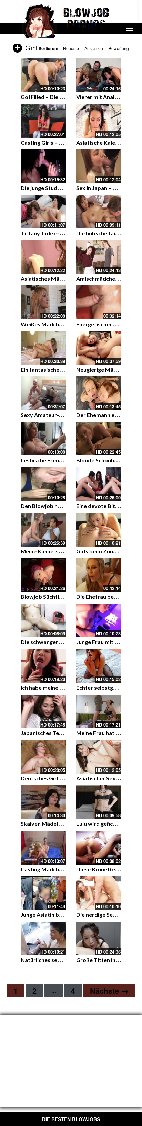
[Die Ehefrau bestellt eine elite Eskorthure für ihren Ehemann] (98, 575)
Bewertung (119, 48)
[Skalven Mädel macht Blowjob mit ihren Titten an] (43, 802)
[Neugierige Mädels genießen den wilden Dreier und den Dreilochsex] (98, 348)
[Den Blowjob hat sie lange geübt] (43, 484)
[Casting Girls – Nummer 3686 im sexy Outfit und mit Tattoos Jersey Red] (43, 120)
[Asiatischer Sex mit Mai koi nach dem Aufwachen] (98, 757)
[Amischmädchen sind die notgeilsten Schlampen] (98, 257)
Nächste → (109, 990)
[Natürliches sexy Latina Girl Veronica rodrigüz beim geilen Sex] (43, 938)
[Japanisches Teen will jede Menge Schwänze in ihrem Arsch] (43, 711)
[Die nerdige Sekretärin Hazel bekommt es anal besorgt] (98, 893)
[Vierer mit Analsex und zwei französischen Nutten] (98, 75)
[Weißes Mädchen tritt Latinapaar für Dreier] (43, 302)
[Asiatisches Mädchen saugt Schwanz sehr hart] (43, 257)
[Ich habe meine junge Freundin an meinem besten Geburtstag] (43, 666)
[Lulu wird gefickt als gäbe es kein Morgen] (98, 802)
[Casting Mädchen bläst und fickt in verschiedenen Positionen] (43, 847)
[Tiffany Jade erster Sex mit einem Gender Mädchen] (43, 211)
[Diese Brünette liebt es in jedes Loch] (98, 847)
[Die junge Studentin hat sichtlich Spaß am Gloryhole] (43, 166)
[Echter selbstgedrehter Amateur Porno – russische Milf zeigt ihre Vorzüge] (98, 666)
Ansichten (93, 48)
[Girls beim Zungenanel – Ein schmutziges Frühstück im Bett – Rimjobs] (98, 530)
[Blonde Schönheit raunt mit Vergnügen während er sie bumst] (98, 438)
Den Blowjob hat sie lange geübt (61, 506)
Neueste (71, 48)
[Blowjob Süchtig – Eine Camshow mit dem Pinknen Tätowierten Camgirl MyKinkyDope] (43, 575)
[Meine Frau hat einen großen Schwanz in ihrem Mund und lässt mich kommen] (98, 711)
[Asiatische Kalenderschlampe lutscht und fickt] (98, 120)
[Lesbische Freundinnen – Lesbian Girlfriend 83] (43, 438)
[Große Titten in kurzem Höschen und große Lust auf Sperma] (98, 938)
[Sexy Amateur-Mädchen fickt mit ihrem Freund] (43, 393)
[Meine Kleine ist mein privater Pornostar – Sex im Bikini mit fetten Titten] (43, 530)
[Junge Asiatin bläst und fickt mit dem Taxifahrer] (43, 893)
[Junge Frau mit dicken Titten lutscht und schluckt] (98, 620)
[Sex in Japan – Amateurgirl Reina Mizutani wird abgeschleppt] (98, 166)
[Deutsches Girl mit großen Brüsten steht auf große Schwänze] (43, 757)
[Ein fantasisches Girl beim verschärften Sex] (43, 348)
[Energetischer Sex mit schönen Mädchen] (98, 302)
